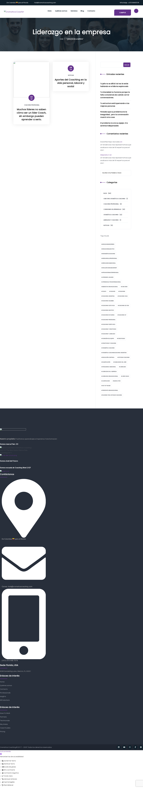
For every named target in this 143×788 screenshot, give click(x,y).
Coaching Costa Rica (108, 305)
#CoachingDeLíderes (108, 244)
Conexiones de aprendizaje (112, 209)
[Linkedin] (119, 747)
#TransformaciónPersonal (110, 272)
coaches (112, 291)
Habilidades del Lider (120, 362)
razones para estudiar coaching (112, 395)
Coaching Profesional (31, 105)
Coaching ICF (122, 315)
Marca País (117, 381)
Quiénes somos (6, 685)
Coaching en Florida (108, 315)
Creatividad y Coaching (109, 343)
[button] (1, 754)
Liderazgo (123, 367)
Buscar (127, 65)
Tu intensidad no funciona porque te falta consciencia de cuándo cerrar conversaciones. (115, 95)
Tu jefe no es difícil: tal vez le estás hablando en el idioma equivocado (114, 85)
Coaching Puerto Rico (108, 324)
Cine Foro (124, 286)
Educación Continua (108, 357)
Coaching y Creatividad (109, 329)
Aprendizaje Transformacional (111, 282)
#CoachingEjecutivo (108, 249)
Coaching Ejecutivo (108, 310)
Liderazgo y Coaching (111, 220)
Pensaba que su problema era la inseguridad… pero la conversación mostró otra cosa (114, 114)
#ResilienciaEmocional (109, 263)
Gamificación (106, 362)
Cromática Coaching (111, 215)
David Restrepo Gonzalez (110, 142)
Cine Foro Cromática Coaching (114, 199)
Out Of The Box (106, 385)
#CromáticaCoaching (108, 253)
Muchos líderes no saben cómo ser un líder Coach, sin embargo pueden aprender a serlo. (31, 114)
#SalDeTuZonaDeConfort (109, 268)
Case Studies (5, 728)
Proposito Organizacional (110, 390)
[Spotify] (141, 747)
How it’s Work (5, 713)
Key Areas (4, 724)
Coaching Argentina (108, 296)
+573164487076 (133, 2)
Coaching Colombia (108, 301)
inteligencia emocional (109, 367)
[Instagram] (130, 747)
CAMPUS (122, 12)
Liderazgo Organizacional (110, 376)
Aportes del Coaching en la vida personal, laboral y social (71, 83)
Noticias (71, 75)
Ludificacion (106, 381)
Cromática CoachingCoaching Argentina (114, 352)
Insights (3, 696)
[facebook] (135, 747)
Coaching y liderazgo (108, 334)
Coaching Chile (123, 296)
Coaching (122, 291)
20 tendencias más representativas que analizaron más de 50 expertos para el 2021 (115, 147)
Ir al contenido (5, 751)
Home (61, 39)
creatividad (121, 338)
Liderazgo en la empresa (109, 371)
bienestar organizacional (110, 286)
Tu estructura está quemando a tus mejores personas (114, 104)
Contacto (4, 689)
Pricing (2, 731)
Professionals (5, 693)
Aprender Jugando (107, 277)
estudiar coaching (124, 357)
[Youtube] (124, 747)
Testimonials (5, 720)
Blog (105, 193)
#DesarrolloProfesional (109, 258)
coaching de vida (124, 305)
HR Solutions (5, 700)
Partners (3, 717)
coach (104, 291)
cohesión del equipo (108, 338)
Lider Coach (125, 376)
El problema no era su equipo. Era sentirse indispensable (114, 124)
